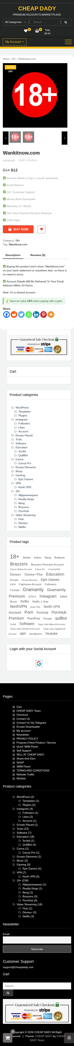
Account (23, 431)
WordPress (22, 407)
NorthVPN (18, 606)
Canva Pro (24, 463)
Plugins (22, 415)
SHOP (20, 762)
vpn (23, 633)
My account (23, 730)
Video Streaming (25, 515)
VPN (18, 483)
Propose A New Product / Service (36, 742)
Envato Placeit (24, 435)
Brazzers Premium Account (47, 564)
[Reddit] (14, 314)
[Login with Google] (39, 663)
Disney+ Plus (34, 574)
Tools (19, 439)
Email (6, 934)
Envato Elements (26, 467)
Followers (24, 423)
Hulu (21, 519)
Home (6, 58)
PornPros (33, 618)
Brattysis (59, 557)
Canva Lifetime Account (21, 569)
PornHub (23, 511)
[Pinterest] (43, 314)
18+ (14, 58)
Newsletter (23, 734)
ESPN (13, 584)
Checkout (22, 714)
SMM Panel (23, 766)
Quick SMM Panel (27, 746)
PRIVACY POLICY (27, 738)
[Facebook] (6, 314)
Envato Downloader (28, 726)
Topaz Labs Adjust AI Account (51, 624)
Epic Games (25, 479)
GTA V (32, 596)
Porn (28, 612)
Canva (19, 459)
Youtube (51, 633)
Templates (24, 411)
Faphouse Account (30, 584)
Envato (14, 579)
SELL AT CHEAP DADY (30, 754)
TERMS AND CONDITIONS (33, 770)
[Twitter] (21, 314)
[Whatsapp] (28, 314)
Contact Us (23, 718)
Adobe (27, 557)
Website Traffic (25, 774)
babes (37, 557)
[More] (51, 314)
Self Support (24, 750)
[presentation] (6, 97)
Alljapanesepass (28, 495)
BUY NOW (20, 229)
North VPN (24, 487)
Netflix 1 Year (40, 601)
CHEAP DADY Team (29, 710)
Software (21, 443)
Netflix (22, 526)
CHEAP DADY (37, 8)
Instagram (22, 419)
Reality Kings (26, 499)
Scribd (22, 451)
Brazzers (23, 507)
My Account (13, 41)
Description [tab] (13, 255)
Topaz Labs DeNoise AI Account (25, 629)
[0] (7, 1038)
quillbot (61, 618)
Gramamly (33, 589)
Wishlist (21, 778)
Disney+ (23, 523)
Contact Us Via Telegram (31, 722)
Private (47, 618)
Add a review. (28, 160)
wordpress (35, 633)
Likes (21, 427)
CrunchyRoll (54, 569)
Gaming (20, 475)
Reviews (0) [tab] (37, 255)
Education (22, 447)
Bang (21, 503)
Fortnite (14, 590)
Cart (19, 706)
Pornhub (42, 612)
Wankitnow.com (18, 244)
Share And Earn (26, 758)
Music (19, 471)
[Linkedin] (36, 314)
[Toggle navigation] (68, 42)
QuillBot (23, 455)
